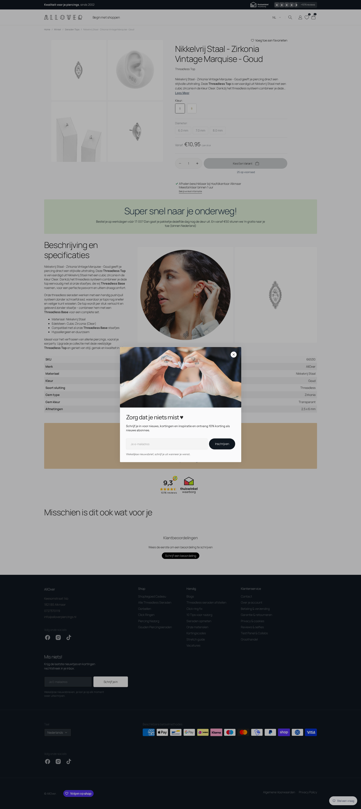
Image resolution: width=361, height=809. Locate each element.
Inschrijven (222, 444)
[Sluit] (234, 354)
